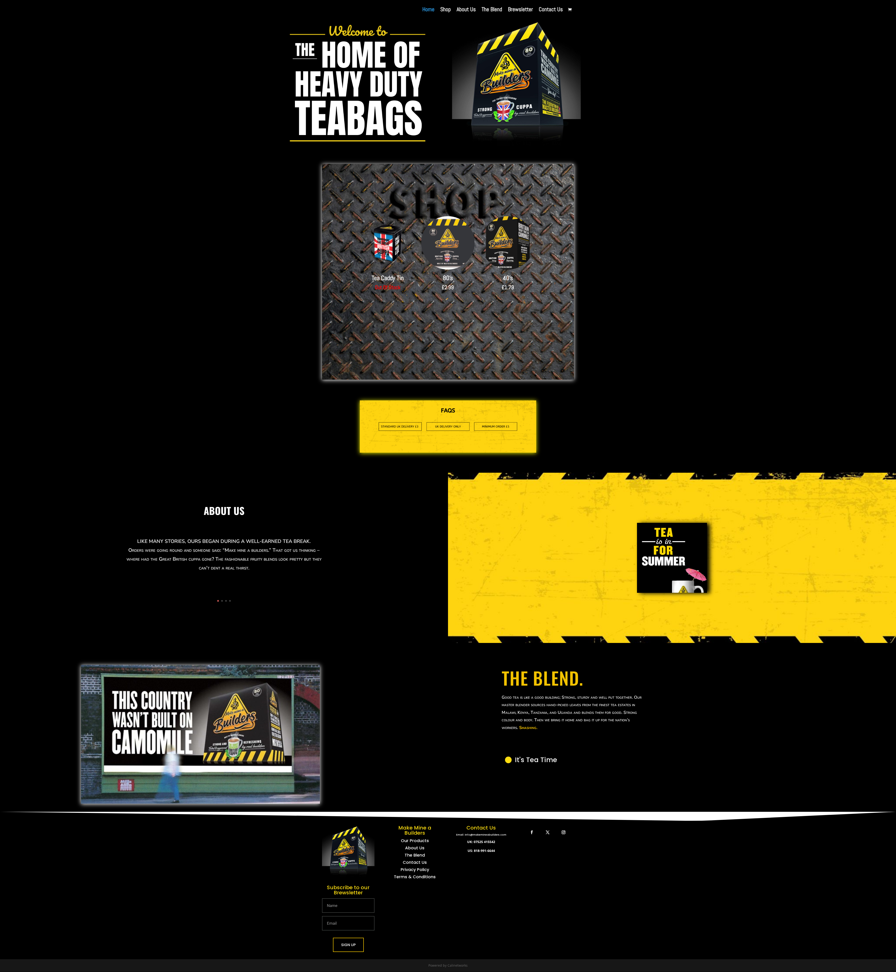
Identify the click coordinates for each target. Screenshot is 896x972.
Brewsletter (520, 10)
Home (428, 10)
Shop (445, 10)
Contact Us (551, 10)
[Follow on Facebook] (532, 832)
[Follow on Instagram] (563, 832)
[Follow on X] (547, 832)
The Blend (492, 10)
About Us (466, 10)
